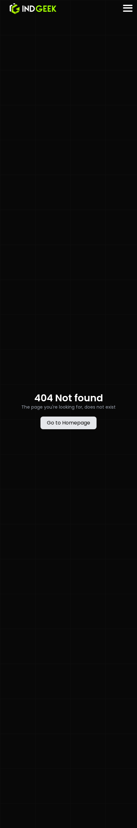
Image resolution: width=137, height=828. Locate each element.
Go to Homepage (68, 422)
